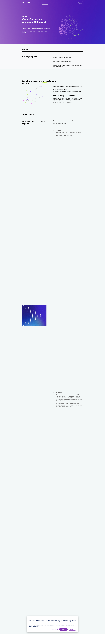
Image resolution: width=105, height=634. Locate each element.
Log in (80, 2)
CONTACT (75, 2)
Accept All (63, 629)
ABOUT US (52, 2)
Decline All (72, 629)
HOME (39, 2)
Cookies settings (55, 629)
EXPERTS (63, 2)
